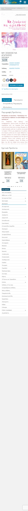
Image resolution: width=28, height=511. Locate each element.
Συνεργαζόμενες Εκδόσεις (8, 287)
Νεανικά (4, 251)
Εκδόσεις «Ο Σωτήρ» (7, 285)
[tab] (7, 100)
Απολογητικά (5, 209)
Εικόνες (4, 282)
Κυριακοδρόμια (6, 240)
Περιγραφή (6, 100)
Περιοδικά (4, 268)
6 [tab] (17, 186)
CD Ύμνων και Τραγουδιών (9, 279)
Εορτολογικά (5, 223)
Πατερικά (4, 265)
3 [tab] (12, 186)
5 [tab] (15, 186)
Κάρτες (4, 276)
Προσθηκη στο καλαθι (16, 85)
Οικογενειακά (5, 257)
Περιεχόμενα (18, 100)
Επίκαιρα (4, 307)
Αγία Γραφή (5, 201)
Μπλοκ (4, 248)
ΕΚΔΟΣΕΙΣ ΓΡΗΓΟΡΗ (14, 68)
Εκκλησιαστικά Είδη (7, 296)
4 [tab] (13, 186)
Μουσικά (4, 245)
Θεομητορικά (5, 231)
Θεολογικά (4, 229)
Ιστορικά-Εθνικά (6, 234)
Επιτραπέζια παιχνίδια (8, 226)
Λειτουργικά (5, 243)
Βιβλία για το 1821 (7, 195)
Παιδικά (4, 262)
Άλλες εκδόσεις (6, 290)
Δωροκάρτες (5, 313)
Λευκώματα (5, 301)
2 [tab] (10, 186)
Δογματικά (5, 217)
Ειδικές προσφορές (7, 310)
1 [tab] (8, 186)
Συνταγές (4, 273)
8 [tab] (21, 186)
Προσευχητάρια (6, 271)
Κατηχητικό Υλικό (6, 198)
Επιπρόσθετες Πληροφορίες (12, 103)
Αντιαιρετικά (5, 206)
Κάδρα (3, 304)
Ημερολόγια (5, 299)
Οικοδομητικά (5, 259)
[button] (10, 89)
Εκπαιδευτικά (5, 220)
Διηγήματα (5, 215)
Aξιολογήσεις (7, 107)
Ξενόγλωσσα (5, 254)
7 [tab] (19, 186)
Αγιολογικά (5, 203)
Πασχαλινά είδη (6, 293)
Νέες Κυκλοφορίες (6, 192)
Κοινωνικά (4, 237)
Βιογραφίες (5, 212)
